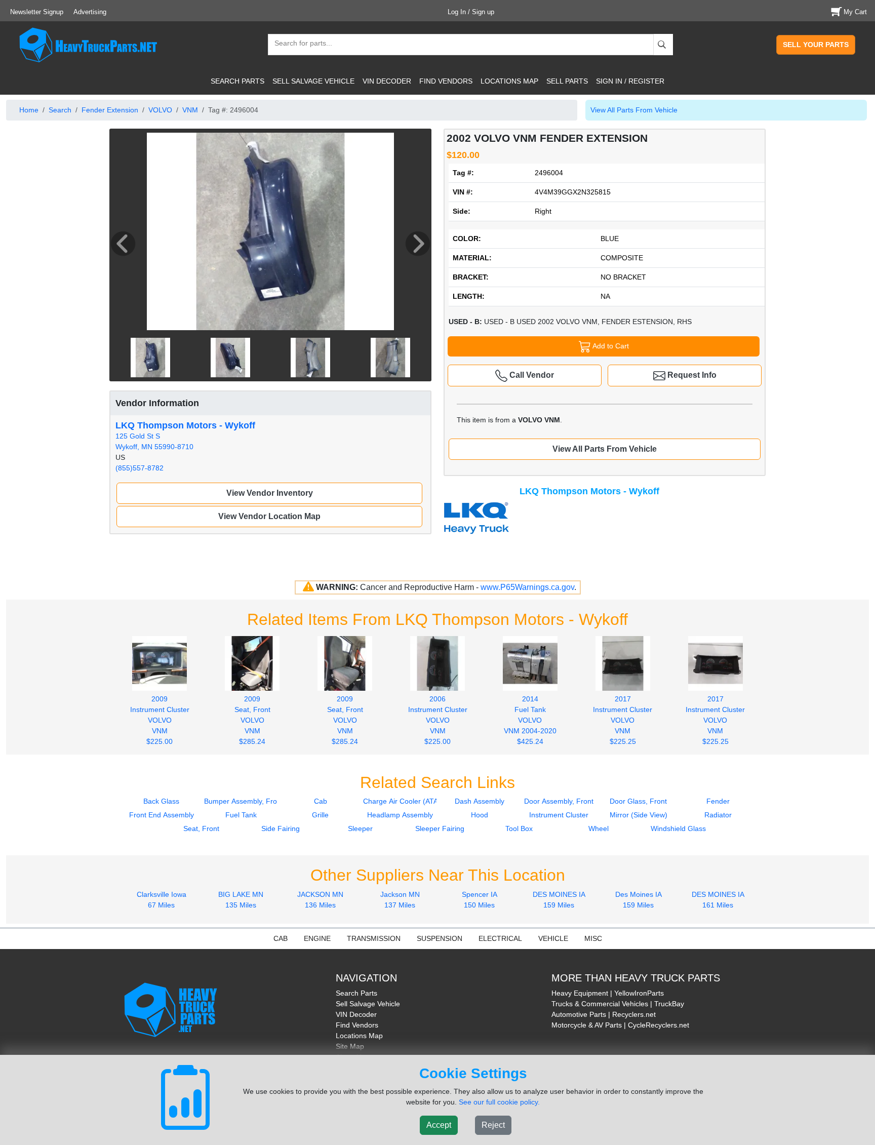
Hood (479, 815)
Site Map (350, 1046)
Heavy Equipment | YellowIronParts (607, 993)
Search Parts (356, 993)
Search (60, 110)
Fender (718, 801)
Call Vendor (530, 375)
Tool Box (519, 828)
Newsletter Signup (36, 12)
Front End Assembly (161, 815)
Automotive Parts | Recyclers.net (603, 1014)
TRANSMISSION (374, 938)
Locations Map (359, 1036)
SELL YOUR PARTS (816, 45)
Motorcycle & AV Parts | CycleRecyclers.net (620, 1025)
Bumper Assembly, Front (243, 801)
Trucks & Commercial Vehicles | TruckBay (617, 1004)
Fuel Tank (241, 815)
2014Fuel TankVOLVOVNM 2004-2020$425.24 (530, 720)
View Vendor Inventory (269, 493)
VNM (190, 110)
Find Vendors (357, 1025)
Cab (320, 801)
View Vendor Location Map (269, 516)
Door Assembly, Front (558, 801)
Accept (438, 1125)
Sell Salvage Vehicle (368, 1004)
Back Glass (161, 801)
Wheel (598, 828)
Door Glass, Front (638, 801)
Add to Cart (610, 346)
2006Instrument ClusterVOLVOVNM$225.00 (437, 720)
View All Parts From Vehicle (634, 110)
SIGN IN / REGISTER (630, 81)
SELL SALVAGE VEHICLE (313, 81)
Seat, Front (201, 828)
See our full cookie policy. (499, 1102)
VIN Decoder (356, 1014)
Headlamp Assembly (400, 815)
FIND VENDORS (445, 81)
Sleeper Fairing (439, 828)
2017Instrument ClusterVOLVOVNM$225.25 (622, 720)
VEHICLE (553, 938)
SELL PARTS (567, 81)
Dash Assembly (479, 801)
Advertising (89, 12)
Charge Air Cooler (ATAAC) (406, 801)
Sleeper (360, 828)
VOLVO (160, 110)
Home (28, 110)
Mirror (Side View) (638, 815)
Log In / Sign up (471, 12)
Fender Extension (110, 110)
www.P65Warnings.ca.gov (527, 587)
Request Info (691, 375)
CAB (280, 938)
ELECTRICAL (500, 938)
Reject (493, 1125)
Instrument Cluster (558, 815)
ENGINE (317, 938)
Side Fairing (280, 828)
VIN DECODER (387, 81)
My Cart (855, 12)
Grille (320, 815)
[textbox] (299, 44)
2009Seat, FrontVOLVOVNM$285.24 (252, 720)
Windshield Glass (678, 828)
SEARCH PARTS (237, 81)
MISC (593, 938)
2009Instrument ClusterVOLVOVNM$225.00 (159, 720)
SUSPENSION (439, 938)
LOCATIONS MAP (509, 81)
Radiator (718, 815)
